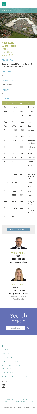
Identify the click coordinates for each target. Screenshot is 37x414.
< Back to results (6, 10)
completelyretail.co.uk (24, 402)
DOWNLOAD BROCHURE (18, 229)
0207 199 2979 (18, 256)
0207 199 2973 (19, 287)
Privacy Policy (7, 373)
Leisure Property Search (11, 365)
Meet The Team (7, 357)
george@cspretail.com (19, 293)
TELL (30, 399)
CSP (16, 399)
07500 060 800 (18, 259)
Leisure (4, 346)
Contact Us (6, 369)
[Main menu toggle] (32, 4)
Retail (3, 342)
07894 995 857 (18, 290)
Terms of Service (17, 410)
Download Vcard (18, 296)
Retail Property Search (11, 361)
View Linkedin (18, 299)
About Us (5, 353)
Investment (6, 350)
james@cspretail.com (18, 261)
